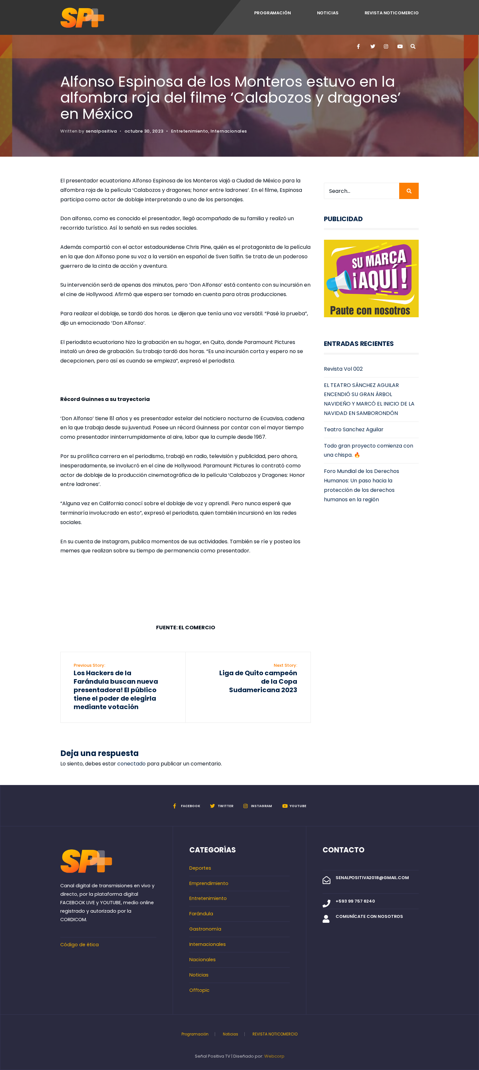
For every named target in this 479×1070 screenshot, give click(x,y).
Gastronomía (205, 929)
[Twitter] (372, 46)
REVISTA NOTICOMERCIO (392, 13)
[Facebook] (359, 46)
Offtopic (199, 990)
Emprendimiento (208, 883)
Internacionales (228, 131)
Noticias (328, 13)
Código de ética (79, 944)
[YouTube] (399, 46)
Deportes (200, 868)
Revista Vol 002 (343, 369)
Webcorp (274, 1056)
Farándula (201, 913)
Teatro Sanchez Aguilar (354, 429)
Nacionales (202, 959)
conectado (131, 763)
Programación (272, 13)
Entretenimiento (189, 131)
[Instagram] (386, 46)
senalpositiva (101, 131)
